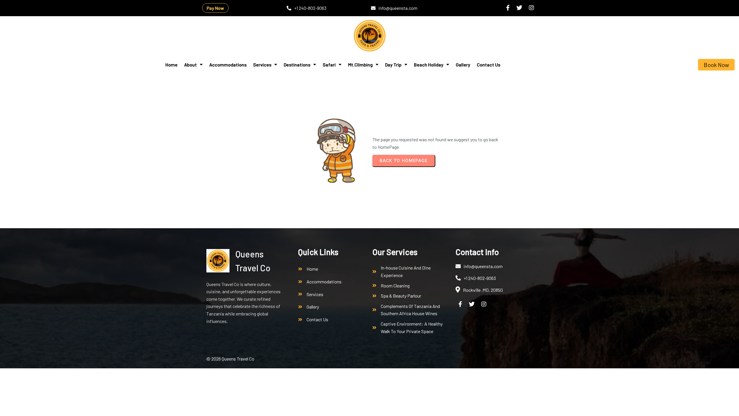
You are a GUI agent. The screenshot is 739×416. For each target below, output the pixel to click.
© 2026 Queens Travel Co (230, 358)
